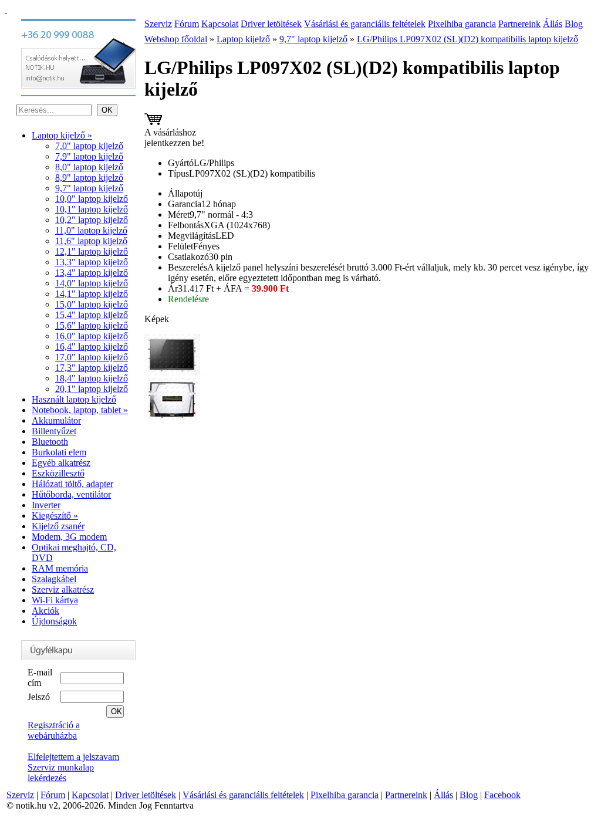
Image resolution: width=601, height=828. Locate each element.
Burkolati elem (59, 452)
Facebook (502, 795)
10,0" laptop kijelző (91, 199)
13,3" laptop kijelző (91, 262)
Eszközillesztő (58, 473)
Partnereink (519, 24)
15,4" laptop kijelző (91, 315)
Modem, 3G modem (69, 537)
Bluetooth (50, 442)
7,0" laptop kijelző (89, 146)
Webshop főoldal (175, 39)
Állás (552, 24)
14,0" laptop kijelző (91, 283)
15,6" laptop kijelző (91, 325)
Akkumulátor (56, 420)
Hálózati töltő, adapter (72, 484)
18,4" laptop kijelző (91, 378)
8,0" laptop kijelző (89, 167)
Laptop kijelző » (62, 135)
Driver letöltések (271, 24)
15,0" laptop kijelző (91, 304)
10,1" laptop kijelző (91, 209)
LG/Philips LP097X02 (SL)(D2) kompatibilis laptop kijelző (467, 39)
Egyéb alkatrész (61, 463)
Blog (574, 24)
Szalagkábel (54, 579)
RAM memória (60, 568)
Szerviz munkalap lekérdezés (61, 772)
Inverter (46, 505)
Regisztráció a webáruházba (54, 730)
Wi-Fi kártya (55, 600)
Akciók (45, 611)
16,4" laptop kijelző (91, 347)
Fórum (186, 24)
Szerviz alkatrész (63, 589)
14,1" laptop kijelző (91, 294)
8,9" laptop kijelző (89, 178)
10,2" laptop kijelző (91, 220)
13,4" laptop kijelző (91, 273)
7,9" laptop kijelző (89, 156)
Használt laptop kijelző (74, 399)
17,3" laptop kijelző (91, 368)
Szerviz (158, 24)
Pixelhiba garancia (462, 24)
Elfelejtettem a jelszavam (73, 757)
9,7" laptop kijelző (89, 188)
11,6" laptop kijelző (91, 241)
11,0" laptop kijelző (91, 230)
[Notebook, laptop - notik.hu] (6, 10)
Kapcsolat (219, 24)
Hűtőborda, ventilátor (71, 494)
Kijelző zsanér (58, 526)
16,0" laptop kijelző (91, 336)
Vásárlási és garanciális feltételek (365, 24)
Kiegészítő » (55, 516)
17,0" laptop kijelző (91, 357)
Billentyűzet (54, 431)
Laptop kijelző (243, 39)
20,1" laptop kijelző (91, 389)
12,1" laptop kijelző (91, 251)
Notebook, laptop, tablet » (80, 410)
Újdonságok (54, 621)
